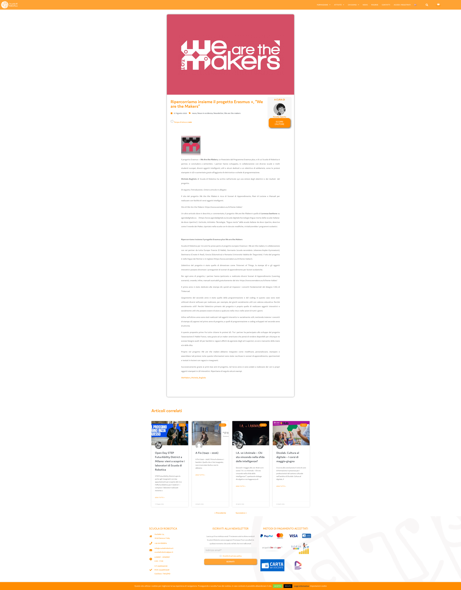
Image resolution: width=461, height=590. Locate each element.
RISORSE (374, 5)
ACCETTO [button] (277, 586)
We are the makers (232, 113)
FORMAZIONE (322, 5)
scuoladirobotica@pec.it (164, 552)
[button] (427, 5)
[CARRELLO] (438, 4)
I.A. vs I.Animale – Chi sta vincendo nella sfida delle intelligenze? (250, 457)
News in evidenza (205, 113)
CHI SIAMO (352, 5)
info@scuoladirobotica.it (164, 548)
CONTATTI (386, 5)
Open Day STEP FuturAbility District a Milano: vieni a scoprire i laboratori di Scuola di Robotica (170, 461)
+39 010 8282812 (161, 543)
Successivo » (241, 513)
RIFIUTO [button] (288, 586)
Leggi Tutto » (160, 497)
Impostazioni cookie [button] (318, 586)
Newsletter (218, 113)
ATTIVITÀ (338, 5)
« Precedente (220, 513)
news (194, 113)
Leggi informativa (301, 586)
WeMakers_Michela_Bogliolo (193, 377)
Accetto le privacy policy (232, 556)
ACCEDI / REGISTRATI (402, 5)
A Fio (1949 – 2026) (206, 453)
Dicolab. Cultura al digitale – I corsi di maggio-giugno (287, 457)
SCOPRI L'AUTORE (279, 123)
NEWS (365, 5)
